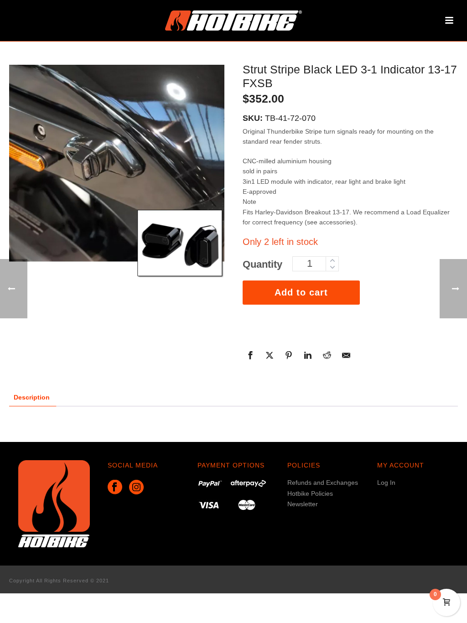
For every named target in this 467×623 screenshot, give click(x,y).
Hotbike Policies (310, 493)
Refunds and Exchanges (322, 482)
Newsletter (302, 504)
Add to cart (301, 292)
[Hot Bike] (233, 20)
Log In (386, 482)
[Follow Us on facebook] (115, 487)
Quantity (262, 264)
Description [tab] (32, 397)
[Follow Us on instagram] (136, 487)
